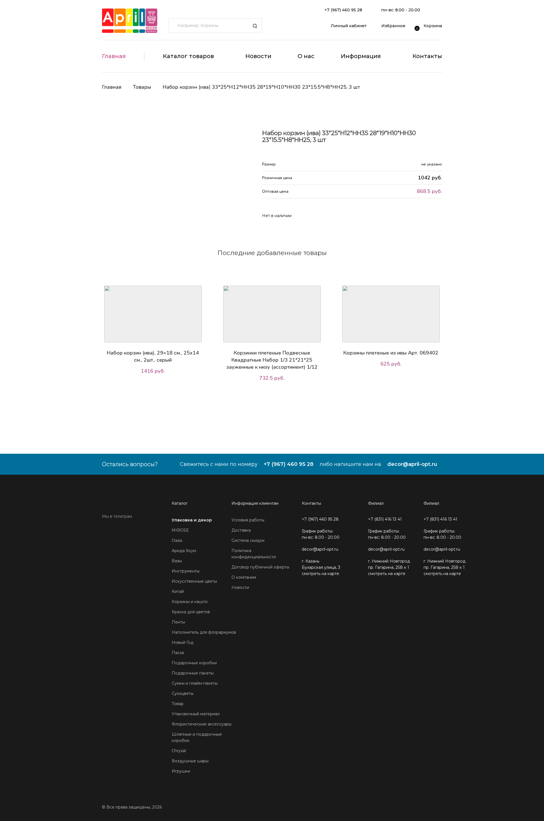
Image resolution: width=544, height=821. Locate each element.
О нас (306, 56)
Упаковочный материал (196, 713)
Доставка (241, 530)
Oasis (177, 540)
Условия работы (247, 520)
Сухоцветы (183, 693)
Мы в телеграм (117, 516)
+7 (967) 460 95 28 (343, 9)
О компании (243, 577)
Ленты (178, 622)
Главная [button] (114, 56)
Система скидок (248, 540)
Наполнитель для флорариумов (204, 632)
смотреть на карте (320, 573)
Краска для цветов (191, 611)
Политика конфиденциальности (253, 553)
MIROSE (180, 530)
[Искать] (255, 26)
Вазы (177, 560)
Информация (361, 56)
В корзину (154, 386)
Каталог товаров (188, 56)
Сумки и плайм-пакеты (195, 683)
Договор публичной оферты (260, 567)
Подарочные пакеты (193, 673)
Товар (178, 703)
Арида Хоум (184, 550)
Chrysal (179, 750)
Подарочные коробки (194, 662)
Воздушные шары (190, 760)
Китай (178, 591)
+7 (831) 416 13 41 (385, 519)
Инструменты (185, 571)
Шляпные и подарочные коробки (197, 737)
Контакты (427, 56)
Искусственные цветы (194, 581)
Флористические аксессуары (201, 724)
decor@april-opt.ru (412, 464)
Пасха (178, 652)
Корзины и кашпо (190, 601)
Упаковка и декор (192, 520)
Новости (258, 56)
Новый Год (183, 642)
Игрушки (181, 771)
